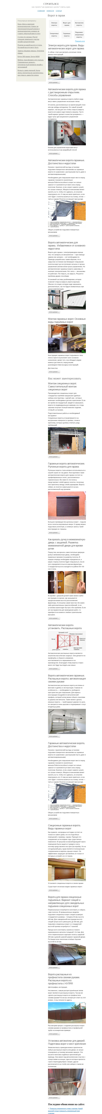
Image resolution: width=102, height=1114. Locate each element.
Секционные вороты (54, 34)
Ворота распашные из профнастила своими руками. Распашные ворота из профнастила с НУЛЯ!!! (64, 979)
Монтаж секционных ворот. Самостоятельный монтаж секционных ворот (62, 386)
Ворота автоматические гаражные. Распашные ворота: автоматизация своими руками (67, 678)
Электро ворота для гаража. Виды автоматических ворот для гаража (66, 47)
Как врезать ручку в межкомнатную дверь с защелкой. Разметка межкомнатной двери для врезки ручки (66, 544)
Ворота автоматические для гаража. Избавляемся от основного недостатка (66, 245)
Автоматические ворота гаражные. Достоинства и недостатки (66, 162)
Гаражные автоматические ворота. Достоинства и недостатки (66, 745)
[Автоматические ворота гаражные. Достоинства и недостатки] (67, 214)
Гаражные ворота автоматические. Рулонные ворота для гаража (66, 465)
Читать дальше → (54, 82)
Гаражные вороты (66, 34)
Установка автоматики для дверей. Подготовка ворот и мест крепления (67, 1042)
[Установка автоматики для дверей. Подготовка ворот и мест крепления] (67, 1082)
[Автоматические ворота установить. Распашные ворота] (67, 641)
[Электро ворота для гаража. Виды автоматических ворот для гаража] (67, 68)
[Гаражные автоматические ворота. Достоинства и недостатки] (67, 797)
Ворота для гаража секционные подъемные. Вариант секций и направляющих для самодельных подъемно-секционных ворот (66, 901)
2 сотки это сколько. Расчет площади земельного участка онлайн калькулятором (28, 39)
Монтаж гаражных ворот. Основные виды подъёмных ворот (67, 320)
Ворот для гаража (66, 24)
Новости (50, 10)
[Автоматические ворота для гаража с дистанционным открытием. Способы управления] (67, 132)
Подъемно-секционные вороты (79, 34)
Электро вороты (54, 24)
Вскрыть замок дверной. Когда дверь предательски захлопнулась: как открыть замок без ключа (30, 73)
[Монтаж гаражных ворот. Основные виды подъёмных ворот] (67, 338)
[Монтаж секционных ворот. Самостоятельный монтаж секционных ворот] (67, 440)
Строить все (51, 3)
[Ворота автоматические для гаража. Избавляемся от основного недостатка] (67, 300)
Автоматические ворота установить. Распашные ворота (65, 627)
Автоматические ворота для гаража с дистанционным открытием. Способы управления (67, 92)
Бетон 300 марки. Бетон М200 (29, 56)
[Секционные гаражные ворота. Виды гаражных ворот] (67, 869)
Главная (41, 10)
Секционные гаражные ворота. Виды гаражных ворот (64, 827)
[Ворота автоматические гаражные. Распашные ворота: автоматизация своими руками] (67, 721)
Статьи (59, 10)
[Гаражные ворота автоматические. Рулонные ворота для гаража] (67, 505)
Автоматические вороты (79, 24)
